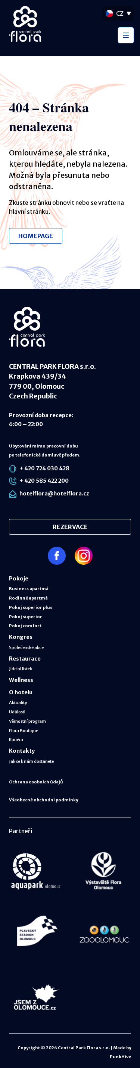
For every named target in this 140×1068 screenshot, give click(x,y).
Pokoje (18, 578)
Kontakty (22, 750)
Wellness (21, 680)
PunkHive (120, 1056)
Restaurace (25, 658)
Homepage (35, 236)
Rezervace (70, 527)
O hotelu (20, 692)
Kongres (20, 637)
